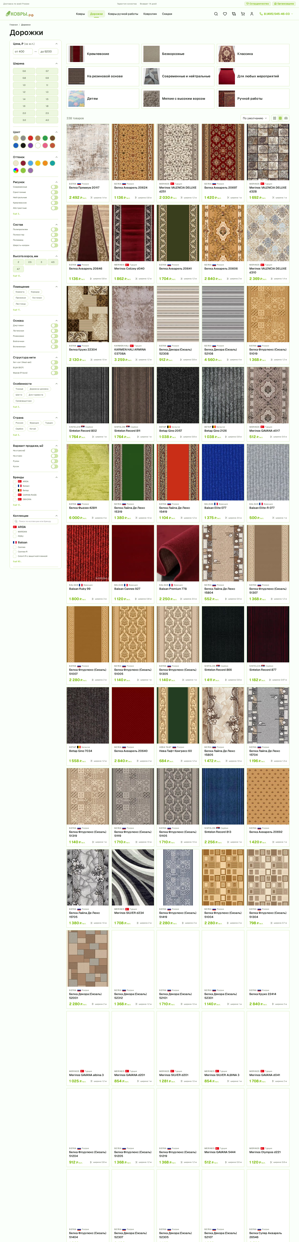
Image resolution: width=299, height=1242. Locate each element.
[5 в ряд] (280, 118)
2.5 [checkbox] (47, 113)
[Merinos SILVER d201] (178, 1048)
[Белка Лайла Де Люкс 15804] (223, 564)
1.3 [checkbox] (47, 92)
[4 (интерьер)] (286, 118)
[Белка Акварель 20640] (133, 726)
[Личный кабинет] (251, 13)
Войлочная (18, 341)
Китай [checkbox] (33, 428)
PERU (20, 536)
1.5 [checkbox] (47, 99)
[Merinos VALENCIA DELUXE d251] (178, 163)
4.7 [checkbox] (18, 269)
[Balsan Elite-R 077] (268, 483)
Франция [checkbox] (34, 423)
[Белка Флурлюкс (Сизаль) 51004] (223, 888)
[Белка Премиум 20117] (88, 163)
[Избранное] (225, 13)
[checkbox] (16, 138)
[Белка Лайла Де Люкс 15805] (223, 726)
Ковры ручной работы (123, 14)
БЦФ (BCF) (18, 367)
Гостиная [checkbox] (37, 297)
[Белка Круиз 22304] (88, 325)
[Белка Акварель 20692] (268, 807)
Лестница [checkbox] (21, 304)
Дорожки (96, 14)
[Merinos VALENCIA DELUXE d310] (268, 244)
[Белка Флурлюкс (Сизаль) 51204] (88, 1127)
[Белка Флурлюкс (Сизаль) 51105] (178, 807)
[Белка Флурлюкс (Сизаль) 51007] (88, 645)
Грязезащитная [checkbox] (24, 401)
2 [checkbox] (18, 262)
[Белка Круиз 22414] (268, 969)
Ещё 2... (16, 406)
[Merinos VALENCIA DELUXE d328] (268, 163)
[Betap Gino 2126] (223, 404)
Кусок (16, 466)
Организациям (285, 3)
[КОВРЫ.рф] (19, 14)
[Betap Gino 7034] (88, 726)
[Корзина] (243, 13)
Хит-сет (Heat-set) (22, 362)
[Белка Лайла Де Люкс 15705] (88, 888)
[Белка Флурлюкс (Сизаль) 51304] (268, 888)
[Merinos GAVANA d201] (133, 1048)
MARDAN (22, 531)
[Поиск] (216, 13)
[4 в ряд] (274, 118)
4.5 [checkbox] (53, 262)
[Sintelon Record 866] (223, 645)
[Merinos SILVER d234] (133, 888)
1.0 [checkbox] (24, 85)
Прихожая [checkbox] (21, 297)
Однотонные (19, 192)
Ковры (80, 14)
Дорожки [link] (26, 24)
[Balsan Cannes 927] (133, 564)
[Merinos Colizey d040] (133, 244)
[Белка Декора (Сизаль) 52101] (178, 969)
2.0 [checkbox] (24, 113)
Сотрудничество (259, 3)
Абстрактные (20, 208)
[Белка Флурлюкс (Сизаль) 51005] (133, 645)
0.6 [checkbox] (24, 71)
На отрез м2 (19, 450)
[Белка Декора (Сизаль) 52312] (133, 969)
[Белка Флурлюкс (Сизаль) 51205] (133, 1127)
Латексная (18, 330)
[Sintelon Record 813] (223, 807)
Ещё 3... (16, 213)
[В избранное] (104, 128)
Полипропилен (20, 229)
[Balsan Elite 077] (223, 483)
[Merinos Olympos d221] (268, 1127)
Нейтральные (20, 197)
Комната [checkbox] (20, 292)
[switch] (54, 187)
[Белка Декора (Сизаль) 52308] (178, 325)
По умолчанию (253, 118)
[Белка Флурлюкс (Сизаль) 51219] (178, 1127)
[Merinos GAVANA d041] (268, 1048)
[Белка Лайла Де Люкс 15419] (178, 483)
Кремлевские (20, 202)
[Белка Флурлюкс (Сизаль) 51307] (268, 564)
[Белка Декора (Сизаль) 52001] (88, 969)
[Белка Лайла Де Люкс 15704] (268, 726)
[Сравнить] (104, 135)
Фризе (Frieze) (20, 372)
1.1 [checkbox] (47, 85)
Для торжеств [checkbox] (36, 394)
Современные (20, 187)
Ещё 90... (17, 561)
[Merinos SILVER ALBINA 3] (223, 1048)
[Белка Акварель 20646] (88, 244)
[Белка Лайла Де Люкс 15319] (133, 483)
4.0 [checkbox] (47, 120)
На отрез (17, 455)
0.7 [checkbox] (47, 71)
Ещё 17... (17, 309)
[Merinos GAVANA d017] (268, 404)
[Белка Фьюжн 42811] (88, 483)
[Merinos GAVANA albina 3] (88, 1048)
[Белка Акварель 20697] (223, 163)
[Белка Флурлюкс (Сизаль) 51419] (178, 888)
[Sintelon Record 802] (88, 404)
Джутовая (18, 325)
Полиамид (18, 240)
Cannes (21, 547)
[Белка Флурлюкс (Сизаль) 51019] (268, 325)
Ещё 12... (17, 275)
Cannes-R (22, 551)
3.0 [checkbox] (24, 120)
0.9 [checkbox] (47, 77)
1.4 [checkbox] (24, 99)
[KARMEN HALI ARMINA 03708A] (133, 325)
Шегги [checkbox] (19, 394)
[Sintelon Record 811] (133, 404)
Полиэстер (18, 234)
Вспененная (19, 346)
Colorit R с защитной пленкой (32, 556)
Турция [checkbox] (49, 423)
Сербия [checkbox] (19, 428)
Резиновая (18, 336)
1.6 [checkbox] (24, 106)
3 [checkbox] (41, 262)
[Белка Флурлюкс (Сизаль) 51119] (133, 807)
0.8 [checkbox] (24, 77)
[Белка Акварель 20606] (223, 244)
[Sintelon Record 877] (268, 645)
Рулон (16, 461)
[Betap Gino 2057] (178, 404)
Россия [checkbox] (19, 423)
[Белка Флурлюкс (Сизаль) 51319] (88, 807)
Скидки (167, 14)
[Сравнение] (234, 13)
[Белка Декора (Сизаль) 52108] (223, 325)
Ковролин (150, 14)
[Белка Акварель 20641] (178, 244)
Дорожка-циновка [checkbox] (39, 389)
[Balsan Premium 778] (178, 564)
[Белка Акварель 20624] (133, 163)
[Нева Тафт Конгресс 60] (178, 726)
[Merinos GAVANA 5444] (223, 1127)
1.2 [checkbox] (24, 92)
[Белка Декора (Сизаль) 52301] (223, 969)
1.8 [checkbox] (47, 106)
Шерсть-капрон (21, 245)
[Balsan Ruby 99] (88, 564)
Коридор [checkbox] (35, 292)
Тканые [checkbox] (19, 389)
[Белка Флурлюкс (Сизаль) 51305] (178, 645)
